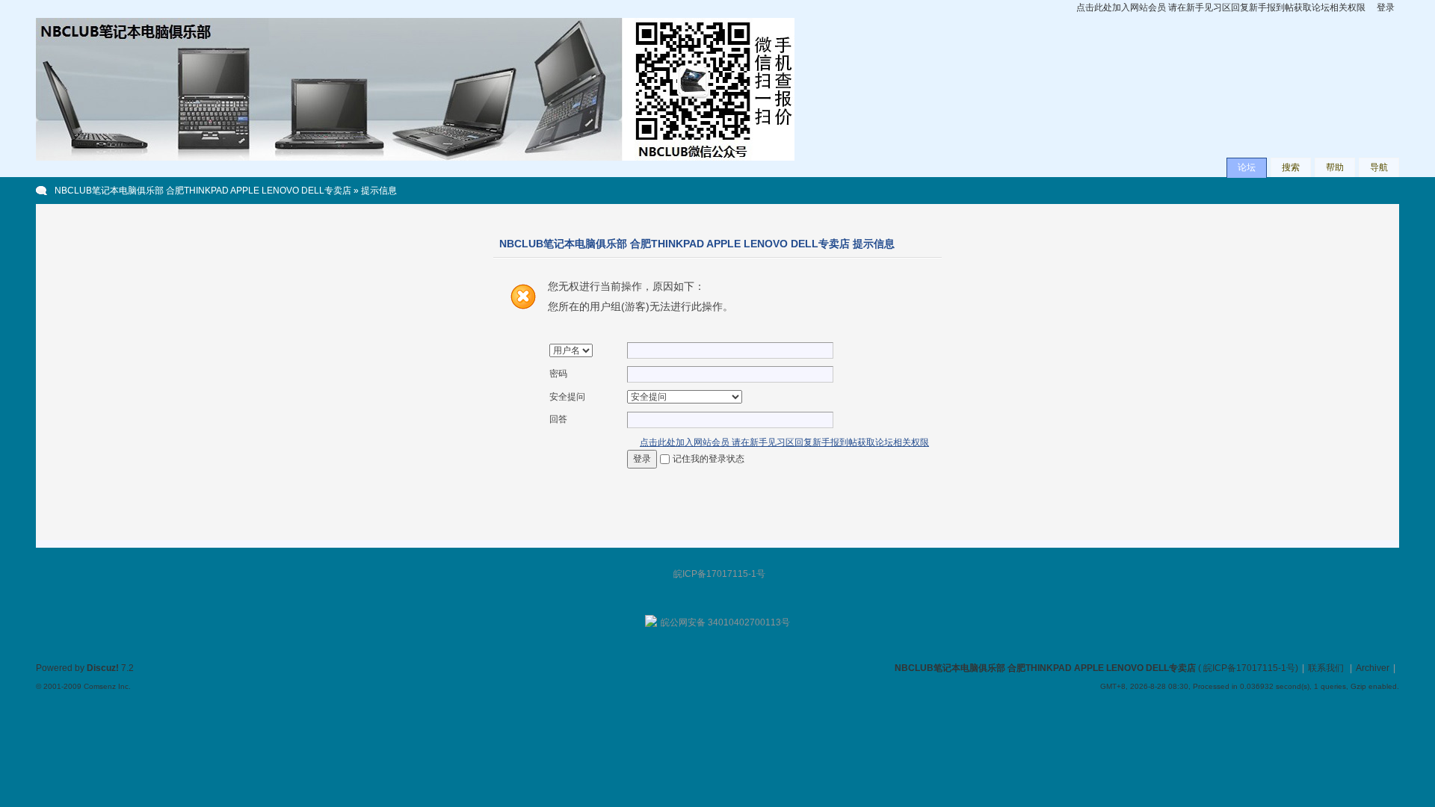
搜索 (1291, 167)
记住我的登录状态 (708, 459)
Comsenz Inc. (107, 686)
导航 (1379, 167)
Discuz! (103, 668)
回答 (558, 419)
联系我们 (1326, 668)
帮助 (1335, 167)
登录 (1386, 7)
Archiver (1372, 668)
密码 (558, 373)
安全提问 (567, 397)
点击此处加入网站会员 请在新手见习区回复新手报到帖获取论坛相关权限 (1220, 7)
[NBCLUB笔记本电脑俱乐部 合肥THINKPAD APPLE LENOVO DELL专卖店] (415, 157)
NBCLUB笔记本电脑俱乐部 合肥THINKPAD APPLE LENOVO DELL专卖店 (203, 190)
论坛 (1247, 167)
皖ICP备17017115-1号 (1249, 668)
